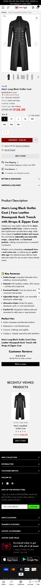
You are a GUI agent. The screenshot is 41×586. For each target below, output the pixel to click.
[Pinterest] (12, 483)
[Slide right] (36, 43)
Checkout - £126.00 (17, 140)
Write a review (20, 364)
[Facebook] (2, 483)
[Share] (37, 18)
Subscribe (33, 507)
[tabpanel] (20, 417)
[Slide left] (5, 43)
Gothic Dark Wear (13, 100)
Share (37, 18)
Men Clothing (16, 106)
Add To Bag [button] (20, 440)
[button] (8, 7)
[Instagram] (7, 483)
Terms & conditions (23, 146)
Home (3, 12)
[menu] (2, 7)
